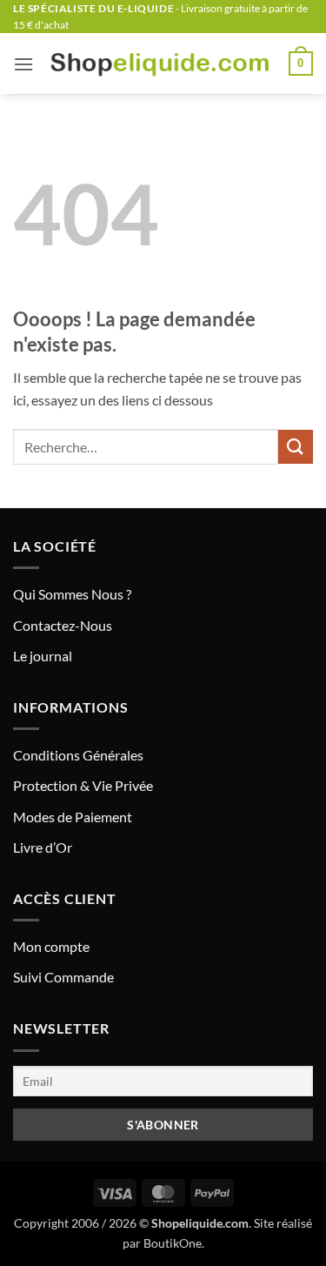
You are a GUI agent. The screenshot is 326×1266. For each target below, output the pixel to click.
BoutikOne (172, 1243)
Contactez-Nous (62, 625)
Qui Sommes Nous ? (72, 594)
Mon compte (51, 946)
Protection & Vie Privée (83, 785)
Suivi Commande (63, 976)
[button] (23, 64)
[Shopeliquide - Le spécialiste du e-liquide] (161, 64)
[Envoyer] (295, 447)
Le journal (42, 655)
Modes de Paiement (72, 816)
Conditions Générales (78, 755)
